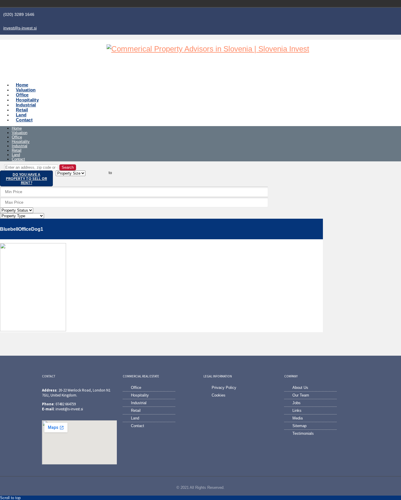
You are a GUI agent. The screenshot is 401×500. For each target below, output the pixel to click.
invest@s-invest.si (20, 28)
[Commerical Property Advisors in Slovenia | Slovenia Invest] (208, 48)
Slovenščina (329, 3)
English (337, 3)
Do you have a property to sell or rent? (26, 178)
